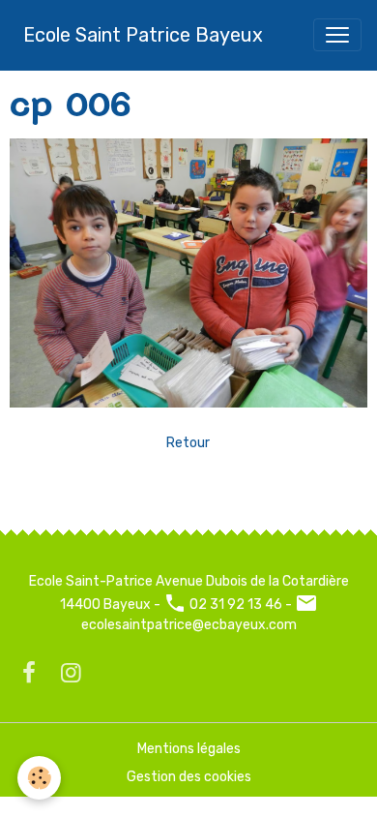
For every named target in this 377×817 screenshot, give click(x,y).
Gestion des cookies (189, 777)
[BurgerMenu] (337, 34)
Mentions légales (189, 749)
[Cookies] (39, 778)
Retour (188, 443)
